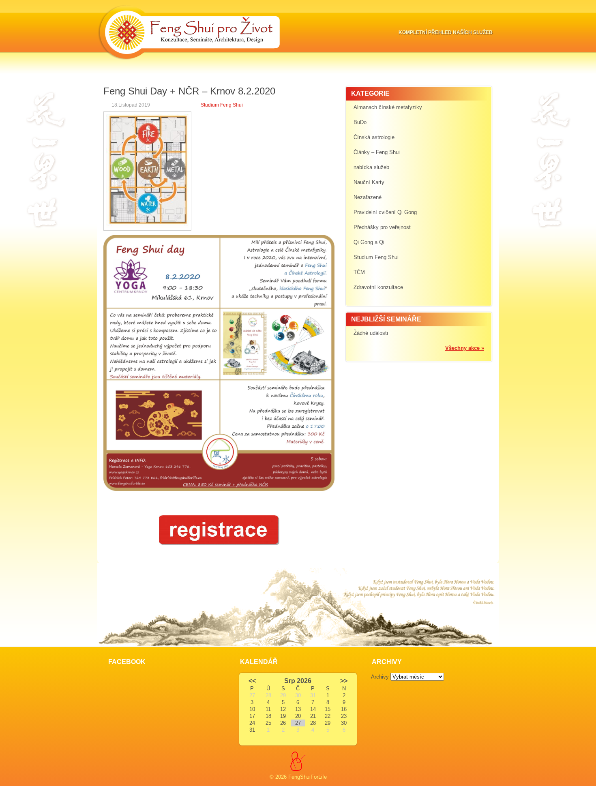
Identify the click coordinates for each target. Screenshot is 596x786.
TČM (359, 272)
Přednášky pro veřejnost (382, 227)
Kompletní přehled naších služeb (446, 32)
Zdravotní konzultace (378, 287)
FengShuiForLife (307, 777)
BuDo (360, 122)
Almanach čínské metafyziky (388, 107)
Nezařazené (368, 197)
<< (252, 680)
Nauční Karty (369, 182)
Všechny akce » (464, 348)
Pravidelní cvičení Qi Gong (385, 212)
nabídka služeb (371, 167)
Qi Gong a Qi (369, 242)
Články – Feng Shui (377, 152)
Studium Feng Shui (222, 105)
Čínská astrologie (374, 137)
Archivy (380, 677)
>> (343, 680)
